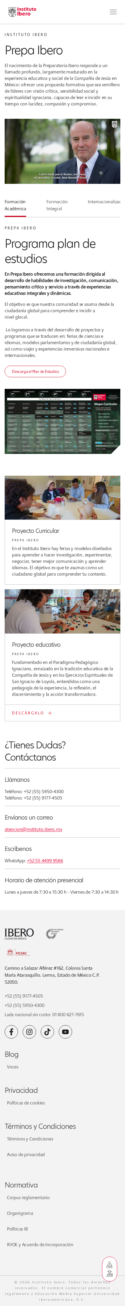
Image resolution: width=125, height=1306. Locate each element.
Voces (12, 1067)
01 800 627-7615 (68, 1014)
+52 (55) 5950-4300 (24, 1005)
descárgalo (28, 713)
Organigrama (20, 1213)
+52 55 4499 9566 (45, 860)
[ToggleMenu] (113, 12)
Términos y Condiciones (30, 1139)
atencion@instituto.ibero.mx (33, 829)
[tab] (15, 207)
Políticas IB (17, 1229)
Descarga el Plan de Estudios (35, 371)
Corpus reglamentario (28, 1197)
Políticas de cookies (26, 1103)
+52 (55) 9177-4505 (24, 996)
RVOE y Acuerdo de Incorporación (40, 1244)
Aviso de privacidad (26, 1154)
